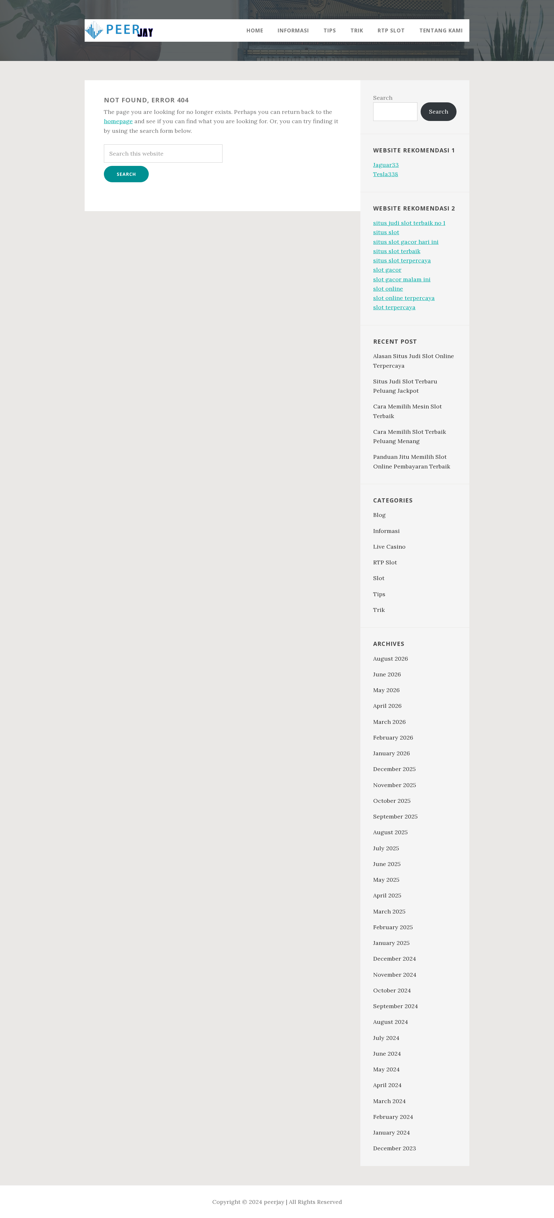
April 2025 (387, 895)
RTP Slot (385, 562)
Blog (379, 515)
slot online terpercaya (404, 298)
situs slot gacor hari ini (406, 241)
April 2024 (387, 1085)
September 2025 (395, 816)
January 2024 (391, 1132)
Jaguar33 (386, 164)
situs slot (386, 232)
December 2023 (394, 1148)
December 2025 (394, 769)
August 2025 (390, 832)
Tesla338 (385, 174)
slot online (388, 288)
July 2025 (386, 848)
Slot (378, 578)
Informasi (386, 531)
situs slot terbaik (396, 251)
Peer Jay (126, 30)
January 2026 (391, 753)
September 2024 (395, 1006)
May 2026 (386, 690)
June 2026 (387, 674)
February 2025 (393, 927)
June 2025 (387, 864)
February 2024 (393, 1116)
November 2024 (394, 974)
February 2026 (393, 737)
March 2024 (389, 1101)
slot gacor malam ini (402, 279)
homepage (118, 121)
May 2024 (386, 1069)
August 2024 (390, 1021)
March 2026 (389, 721)
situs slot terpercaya (402, 260)
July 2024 (386, 1038)
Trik (379, 609)
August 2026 (390, 658)
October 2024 (392, 990)
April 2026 (387, 705)
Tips (379, 594)
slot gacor (387, 269)
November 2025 (394, 785)
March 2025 (389, 911)
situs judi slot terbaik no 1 (409, 223)
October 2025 (392, 800)
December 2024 (394, 958)
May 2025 (386, 879)
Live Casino (389, 546)
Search (382, 97)
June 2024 (387, 1053)
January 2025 (391, 943)
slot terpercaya (394, 307)
